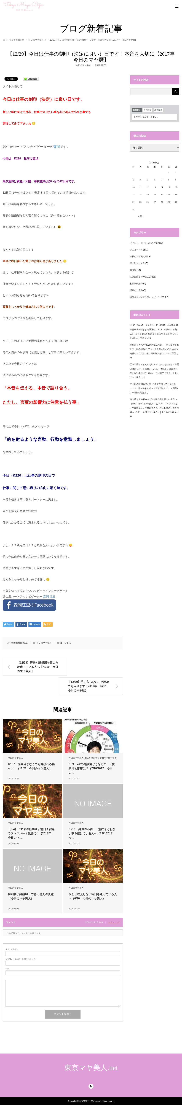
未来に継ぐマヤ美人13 (141, 277)
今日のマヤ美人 (35, 40)
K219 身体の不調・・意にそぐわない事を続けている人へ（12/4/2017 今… (92, 833)
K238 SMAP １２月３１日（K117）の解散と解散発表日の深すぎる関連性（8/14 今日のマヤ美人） (154, 329)
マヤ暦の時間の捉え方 (140, 384)
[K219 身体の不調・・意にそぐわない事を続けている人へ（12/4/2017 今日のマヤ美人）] (93, 803)
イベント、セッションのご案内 (145, 243)
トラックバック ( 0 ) (94, 922)
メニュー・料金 (137, 250)
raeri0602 (23, 643)
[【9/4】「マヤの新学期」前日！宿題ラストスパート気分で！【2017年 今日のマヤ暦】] (32, 803)
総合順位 (158, 110)
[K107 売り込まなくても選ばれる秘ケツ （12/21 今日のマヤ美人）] (32, 736)
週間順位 (137, 110)
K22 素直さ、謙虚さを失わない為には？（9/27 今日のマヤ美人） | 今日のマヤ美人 (154, 373)
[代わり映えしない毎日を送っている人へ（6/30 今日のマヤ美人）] (93, 866)
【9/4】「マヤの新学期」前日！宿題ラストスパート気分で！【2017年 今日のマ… (31, 833)
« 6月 (140, 216)
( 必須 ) (12, 949)
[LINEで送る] (31, 78)
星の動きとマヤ (137, 263)
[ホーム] (4, 39)
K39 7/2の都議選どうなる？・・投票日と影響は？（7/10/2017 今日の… (92, 768)
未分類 (133, 270)
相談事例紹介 (136, 283)
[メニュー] (177, 6)
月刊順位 (147, 110)
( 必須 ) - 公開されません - (21, 959)
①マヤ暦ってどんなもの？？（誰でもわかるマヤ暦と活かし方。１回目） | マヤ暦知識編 (154, 388)
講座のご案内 (136, 290)
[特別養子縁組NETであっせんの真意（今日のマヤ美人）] (32, 868)
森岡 (56, 147)
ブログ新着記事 (16, 40)
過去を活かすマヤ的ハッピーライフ (147, 297)
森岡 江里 (49, 596)
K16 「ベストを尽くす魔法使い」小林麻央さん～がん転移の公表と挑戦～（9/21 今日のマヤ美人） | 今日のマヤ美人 (154, 407)
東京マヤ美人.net (91, 1068)
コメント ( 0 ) (114, 922)
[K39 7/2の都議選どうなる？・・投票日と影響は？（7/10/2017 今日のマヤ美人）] (93, 744)
